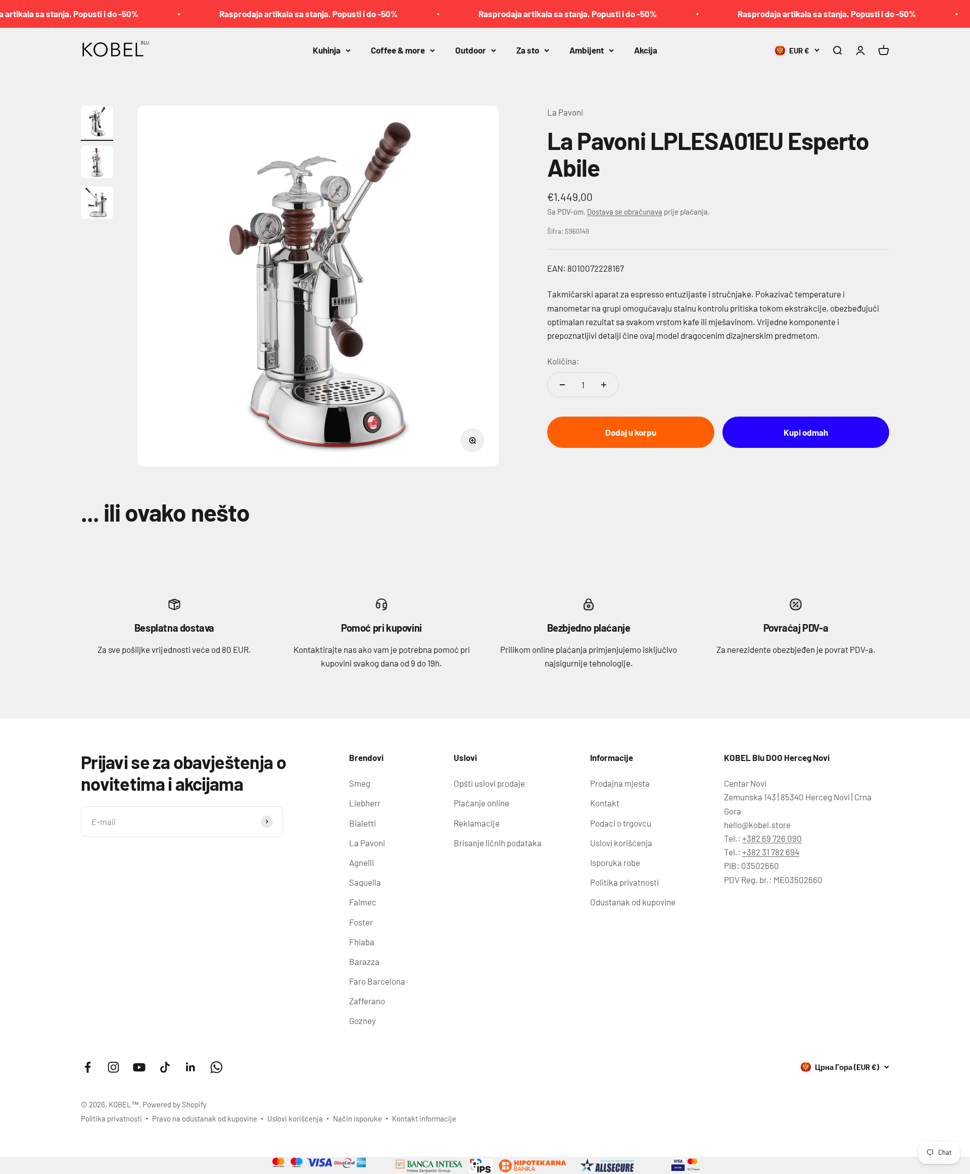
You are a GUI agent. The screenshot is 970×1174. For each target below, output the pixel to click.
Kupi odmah (806, 432)
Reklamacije (477, 823)
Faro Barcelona (377, 981)
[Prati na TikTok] (165, 1067)
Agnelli (361, 862)
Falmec (362, 902)
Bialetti (362, 823)
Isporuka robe (615, 862)
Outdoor (470, 50)
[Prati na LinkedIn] (191, 1067)
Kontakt (604, 803)
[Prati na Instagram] (113, 1067)
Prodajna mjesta (620, 783)
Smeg (359, 783)
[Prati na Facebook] (87, 1067)
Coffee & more (398, 50)
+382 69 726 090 (772, 838)
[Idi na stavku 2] (97, 163)
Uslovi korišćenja (621, 843)
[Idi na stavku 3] (97, 204)
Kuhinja (327, 50)
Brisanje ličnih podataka (498, 843)
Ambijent (586, 50)
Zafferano (367, 1001)
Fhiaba (361, 942)
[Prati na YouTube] (139, 1067)
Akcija (645, 50)
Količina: (563, 361)
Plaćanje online (481, 803)
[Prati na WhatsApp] (216, 1067)
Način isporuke (357, 1118)
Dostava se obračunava (624, 211)
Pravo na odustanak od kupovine (204, 1118)
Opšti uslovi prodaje (489, 783)
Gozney (362, 1020)
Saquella (365, 882)
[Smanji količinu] (562, 385)
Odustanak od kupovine (632, 902)
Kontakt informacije (424, 1118)
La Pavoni (565, 112)
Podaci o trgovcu (620, 823)
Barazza (364, 961)
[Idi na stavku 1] (97, 123)
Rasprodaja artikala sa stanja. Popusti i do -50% (279, 14)
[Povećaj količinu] (603, 385)
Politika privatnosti (624, 882)
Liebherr (364, 803)
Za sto (527, 50)
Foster (361, 922)
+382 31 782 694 (770, 852)
